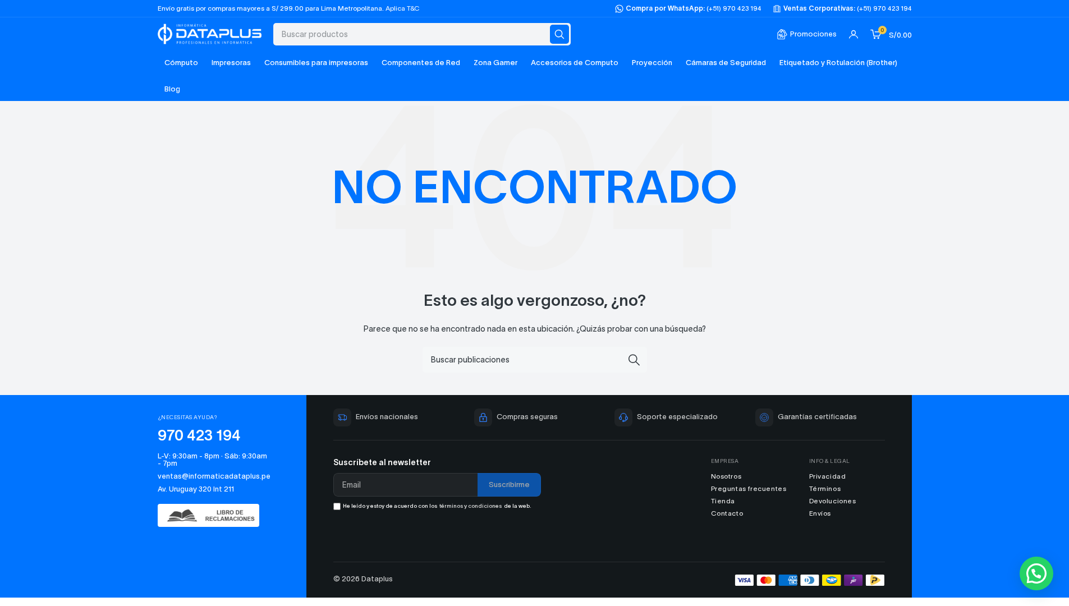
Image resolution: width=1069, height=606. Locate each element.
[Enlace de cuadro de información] (807, 34)
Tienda (723, 500)
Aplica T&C (403, 8)
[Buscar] (559, 34)
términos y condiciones (470, 506)
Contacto (727, 513)
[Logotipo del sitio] (210, 33)
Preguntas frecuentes (749, 488)
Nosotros (726, 476)
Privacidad (827, 476)
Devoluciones (832, 500)
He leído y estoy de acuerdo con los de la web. (437, 506)
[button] (1036, 573)
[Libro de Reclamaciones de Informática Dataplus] (214, 515)
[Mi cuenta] (853, 34)
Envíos (820, 513)
